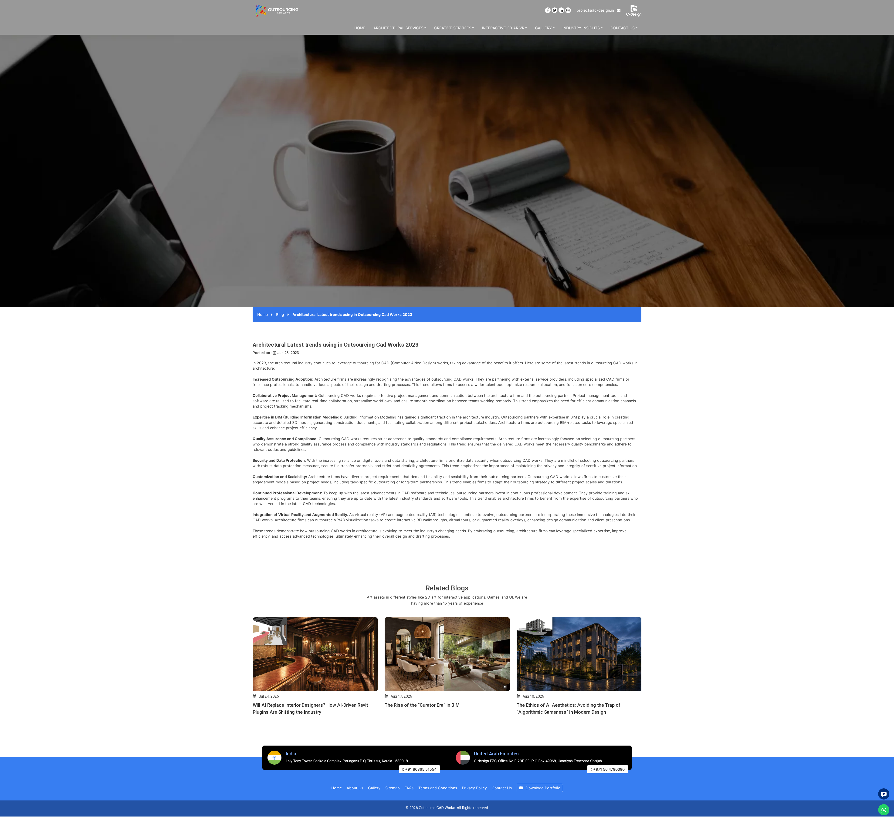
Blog (280, 314)
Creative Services (452, 28)
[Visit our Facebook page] (548, 10)
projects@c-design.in (596, 10)
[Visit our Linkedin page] (561, 10)
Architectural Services (398, 28)
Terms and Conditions (437, 788)
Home (360, 28)
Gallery (543, 28)
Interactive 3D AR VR (503, 28)
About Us (355, 788)
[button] (254, 719)
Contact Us (622, 28)
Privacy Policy (474, 788)
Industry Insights (581, 28)
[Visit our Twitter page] (554, 10)
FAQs (409, 788)
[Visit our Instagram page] (568, 10)
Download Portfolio (542, 788)
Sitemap (392, 788)
